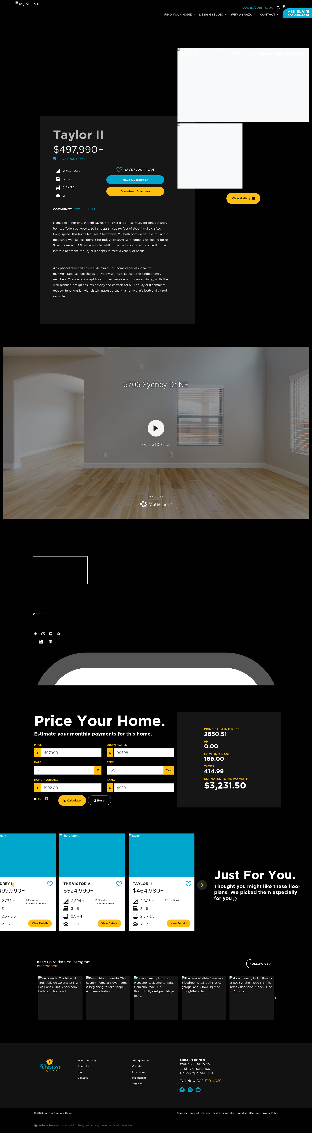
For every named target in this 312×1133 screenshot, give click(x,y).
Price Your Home (70, 158)
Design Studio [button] (211, 14)
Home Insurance (46, 779)
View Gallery (242, 198)
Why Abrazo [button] (242, 14)
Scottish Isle (85, 209)
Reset (101, 800)
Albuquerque (140, 1060)
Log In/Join (252, 7)
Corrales (137, 1066)
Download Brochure (135, 191)
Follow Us (259, 963)
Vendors (242, 1113)
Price (38, 744)
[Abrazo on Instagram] (192, 1090)
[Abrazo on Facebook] (183, 1090)
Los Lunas (138, 1072)
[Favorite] (50, 884)
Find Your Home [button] (178, 14)
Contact (83, 1077)
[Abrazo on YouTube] (199, 1090)
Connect (194, 1113)
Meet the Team (87, 1060)
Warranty (181, 1113)
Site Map (254, 1113)
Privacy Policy (270, 1113)
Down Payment (118, 744)
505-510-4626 (209, 1081)
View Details (40, 923)
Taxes (111, 779)
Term (110, 762)
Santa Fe (137, 1083)
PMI (40, 799)
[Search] (278, 7)
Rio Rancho (139, 1077)
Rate (37, 762)
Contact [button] (268, 14)
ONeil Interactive (122, 1125)
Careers (205, 1113)
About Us (84, 1066)
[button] (14, 885)
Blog (80, 1072)
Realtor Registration (224, 1113)
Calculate (73, 800)
